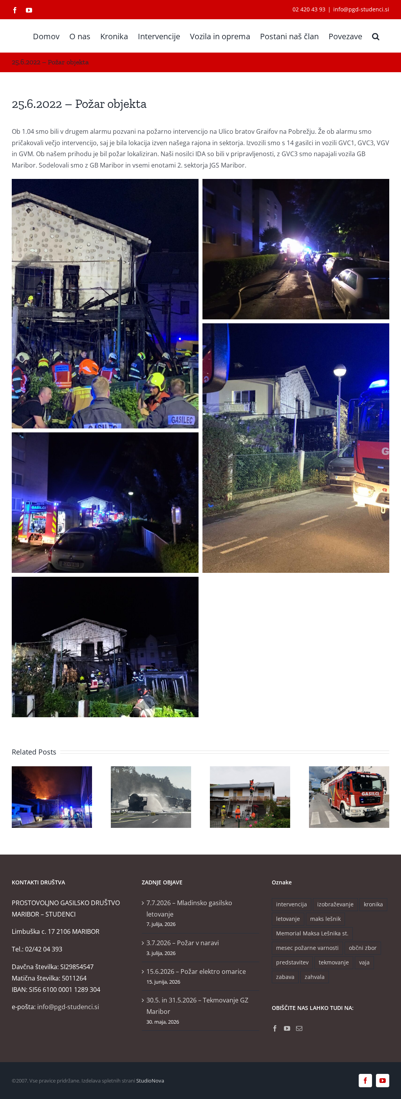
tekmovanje (334, 962)
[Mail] (299, 1028)
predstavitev (292, 962)
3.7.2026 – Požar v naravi (182, 943)
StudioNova (150, 1080)
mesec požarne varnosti (307, 947)
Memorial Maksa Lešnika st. (312, 933)
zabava (285, 977)
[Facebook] (275, 1028)
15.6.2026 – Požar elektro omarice (196, 971)
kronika (373, 904)
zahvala (315, 977)
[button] (375, 35)
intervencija (291, 904)
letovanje (288, 918)
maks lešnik (325, 918)
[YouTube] (287, 1028)
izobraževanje (335, 904)
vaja (364, 962)
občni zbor (363, 947)
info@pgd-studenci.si (361, 9)
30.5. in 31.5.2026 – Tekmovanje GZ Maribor (197, 1006)
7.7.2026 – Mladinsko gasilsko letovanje (189, 909)
